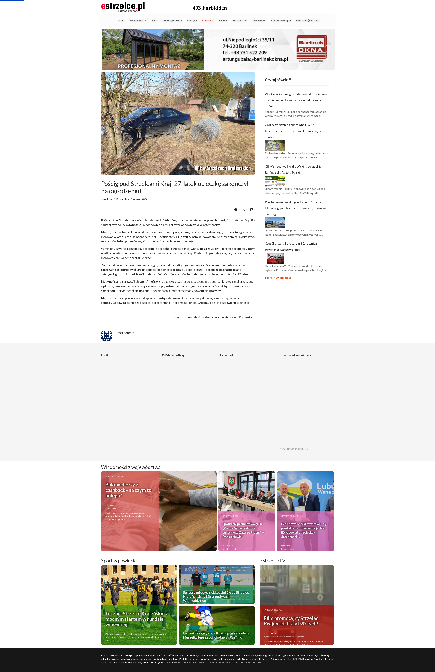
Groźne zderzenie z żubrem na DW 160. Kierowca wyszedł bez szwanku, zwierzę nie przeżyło (294, 131)
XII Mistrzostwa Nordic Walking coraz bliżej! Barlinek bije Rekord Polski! (294, 169)
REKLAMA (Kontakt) (307, 20)
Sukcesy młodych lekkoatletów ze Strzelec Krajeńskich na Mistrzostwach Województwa (216, 596)
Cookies (167, 662)
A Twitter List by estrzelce (294, 448)
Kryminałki (207, 20)
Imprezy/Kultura (172, 20)
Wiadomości (136, 20)
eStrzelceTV (239, 20)
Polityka (192, 20)
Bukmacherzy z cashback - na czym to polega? (128, 490)
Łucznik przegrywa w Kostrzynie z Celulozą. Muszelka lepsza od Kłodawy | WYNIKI (216, 635)
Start (121, 20)
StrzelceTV (271, 633)
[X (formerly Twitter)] (244, 209)
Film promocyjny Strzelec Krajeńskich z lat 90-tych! (291, 620)
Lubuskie (111, 505)
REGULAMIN (293, 658)
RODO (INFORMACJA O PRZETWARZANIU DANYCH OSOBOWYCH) (222, 662)
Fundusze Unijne (281, 20)
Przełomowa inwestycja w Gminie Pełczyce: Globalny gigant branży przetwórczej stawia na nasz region (295, 208)
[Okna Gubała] (217, 49)
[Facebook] (236, 209)
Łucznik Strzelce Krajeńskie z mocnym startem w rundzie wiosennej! (136, 619)
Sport (154, 20)
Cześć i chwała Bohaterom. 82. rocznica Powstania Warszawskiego (291, 246)
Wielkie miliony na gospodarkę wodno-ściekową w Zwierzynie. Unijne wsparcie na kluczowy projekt (296, 100)
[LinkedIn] (252, 209)
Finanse (222, 20)
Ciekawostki (259, 20)
